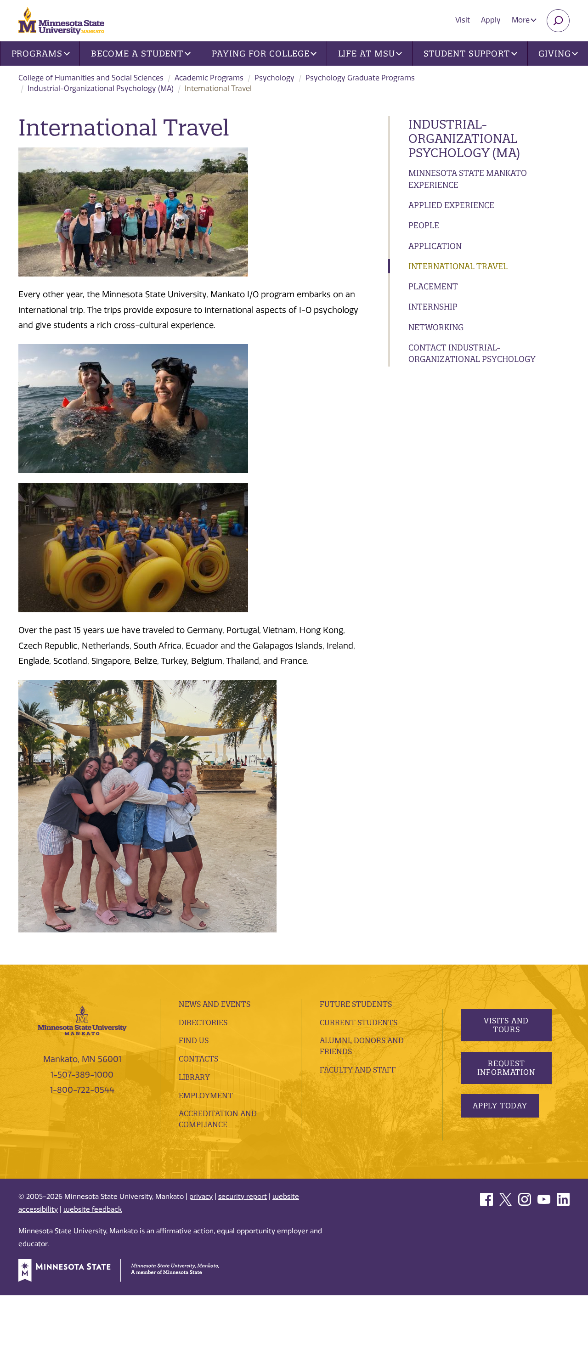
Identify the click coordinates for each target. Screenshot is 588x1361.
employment (206, 1095)
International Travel (458, 266)
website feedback (92, 1209)
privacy (201, 1196)
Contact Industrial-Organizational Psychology (472, 353)
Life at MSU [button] (366, 53)
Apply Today (500, 1105)
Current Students (358, 1022)
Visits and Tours (506, 1025)
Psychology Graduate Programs (360, 77)
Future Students (356, 1004)
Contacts (198, 1058)
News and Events (214, 1004)
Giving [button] (554, 53)
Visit (462, 20)
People (423, 225)
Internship (433, 306)
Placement (433, 286)
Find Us (194, 1040)
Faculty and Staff (358, 1069)
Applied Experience (451, 205)
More (521, 20)
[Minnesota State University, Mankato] (82, 1020)
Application (435, 246)
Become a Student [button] (137, 53)
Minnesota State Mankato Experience (467, 179)
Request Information (506, 1068)
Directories (203, 1022)
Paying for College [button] (260, 53)
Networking (436, 327)
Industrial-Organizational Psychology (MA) (101, 88)
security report (242, 1196)
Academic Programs (209, 77)
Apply (491, 20)
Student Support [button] (467, 53)
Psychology (274, 77)
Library (194, 1077)
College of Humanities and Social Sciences (91, 77)
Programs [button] (36, 53)
